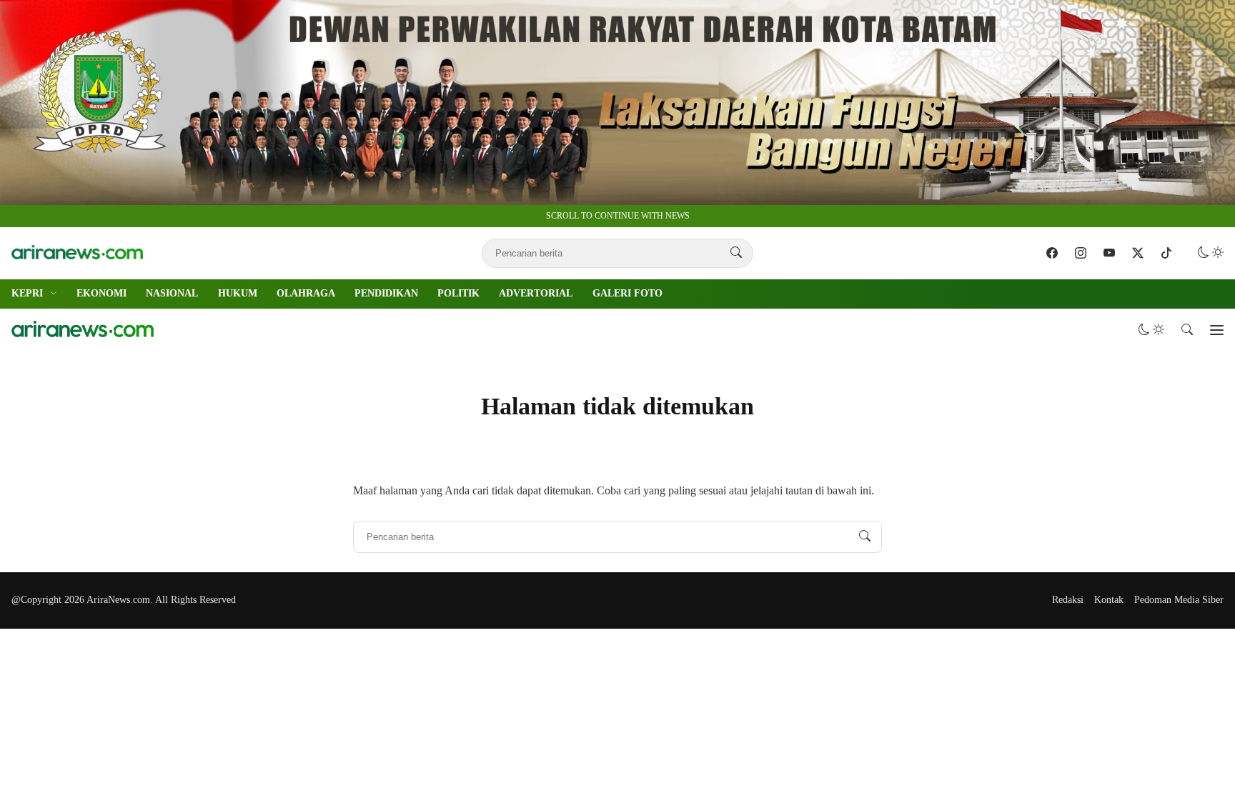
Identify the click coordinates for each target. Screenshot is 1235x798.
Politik (458, 293)
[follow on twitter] (1137, 252)
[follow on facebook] (1052, 252)
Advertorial (535, 293)
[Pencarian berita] (736, 253)
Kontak (1109, 599)
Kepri (27, 293)
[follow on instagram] (1080, 252)
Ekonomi (101, 293)
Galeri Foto (627, 293)
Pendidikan (386, 293)
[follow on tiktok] (1166, 252)
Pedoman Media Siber (1179, 599)
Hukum (237, 293)
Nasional (172, 293)
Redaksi (1067, 599)
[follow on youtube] (1109, 252)
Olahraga (306, 293)
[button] (1211, 252)
